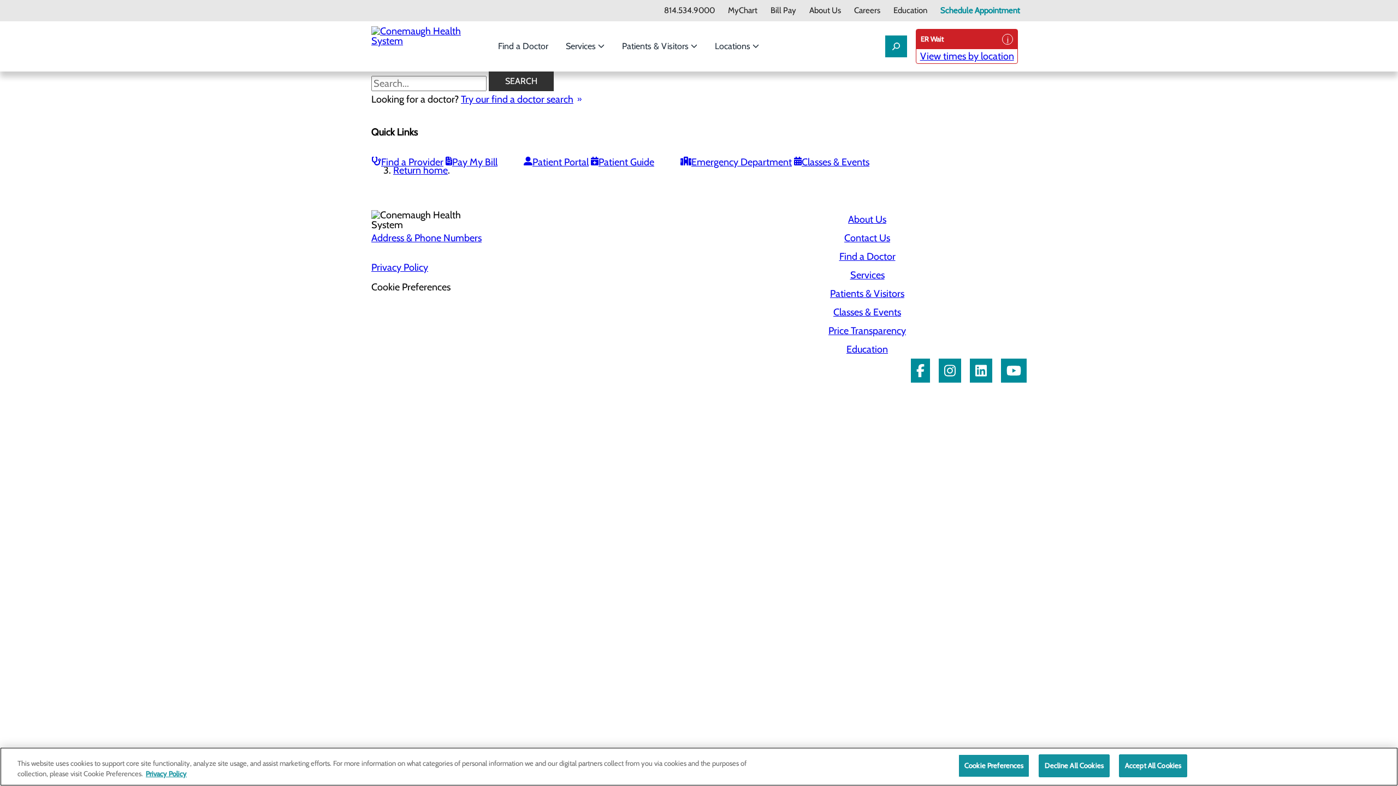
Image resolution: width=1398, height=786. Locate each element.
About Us (825, 11)
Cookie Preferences (993, 765)
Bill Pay (783, 11)
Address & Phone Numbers (426, 238)
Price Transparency (867, 331)
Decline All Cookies (1074, 765)
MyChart (742, 11)
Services (582, 46)
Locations (734, 46)
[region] (699, 766)
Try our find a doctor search (517, 99)
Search (521, 81)
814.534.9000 (689, 11)
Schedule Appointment (980, 11)
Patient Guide (626, 162)
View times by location (967, 56)
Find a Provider (412, 162)
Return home (420, 170)
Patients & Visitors (656, 46)
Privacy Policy (399, 267)
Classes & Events (835, 162)
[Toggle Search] (896, 46)
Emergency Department (741, 162)
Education (910, 11)
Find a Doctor (523, 46)
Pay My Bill (474, 162)
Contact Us (867, 238)
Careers (867, 11)
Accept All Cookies (1153, 765)
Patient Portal (560, 162)
